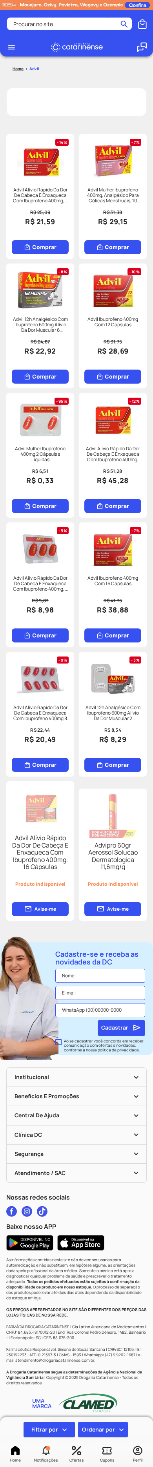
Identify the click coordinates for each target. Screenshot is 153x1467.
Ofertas (76, 1460)
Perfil (137, 1460)
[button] (46, 1454)
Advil (34, 68)
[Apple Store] (80, 1243)
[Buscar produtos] (124, 24)
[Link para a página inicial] (18, 69)
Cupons (107, 1460)
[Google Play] (29, 1243)
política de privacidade (118, 1050)
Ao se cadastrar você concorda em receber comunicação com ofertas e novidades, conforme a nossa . (104, 1046)
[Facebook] (11, 1211)
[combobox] (69, 24)
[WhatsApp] (142, 47)
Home (15, 1460)
